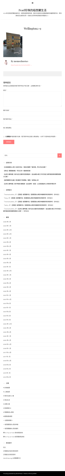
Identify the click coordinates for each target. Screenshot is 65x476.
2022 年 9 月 (7, 279)
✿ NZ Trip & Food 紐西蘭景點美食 (13, 437)
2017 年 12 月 (7, 352)
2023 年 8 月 (7, 246)
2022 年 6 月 (7, 283)
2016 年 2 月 (7, 369)
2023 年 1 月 (7, 267)
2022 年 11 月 (7, 275)
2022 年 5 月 (7, 287)
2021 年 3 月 (7, 320)
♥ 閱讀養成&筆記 (8, 412)
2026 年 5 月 (7, 222)
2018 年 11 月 (7, 348)
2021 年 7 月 (7, 307)
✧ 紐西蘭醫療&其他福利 (10, 428)
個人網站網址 (7, 128)
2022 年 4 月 (7, 291)
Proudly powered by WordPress (13, 473)
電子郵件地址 (7, 119)
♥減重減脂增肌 (7, 416)
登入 (4, 447)
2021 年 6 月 (7, 311)
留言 (5, 90)
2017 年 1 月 (6, 356)
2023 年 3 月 (7, 258)
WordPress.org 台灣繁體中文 (12, 458)
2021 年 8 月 (7, 303)
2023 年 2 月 (7, 262)
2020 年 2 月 (7, 340)
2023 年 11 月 (7, 238)
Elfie (29, 473)
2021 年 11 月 (7, 295)
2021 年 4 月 (7, 316)
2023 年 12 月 (7, 234)
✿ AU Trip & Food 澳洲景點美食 (13, 432)
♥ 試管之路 (6, 404)
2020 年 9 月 (7, 328)
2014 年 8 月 (7, 377)
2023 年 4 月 (7, 254)
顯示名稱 (6, 110)
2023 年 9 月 (7, 242)
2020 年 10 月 (7, 324)
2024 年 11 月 (7, 226)
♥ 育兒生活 (6, 400)
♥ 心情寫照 (6, 392)
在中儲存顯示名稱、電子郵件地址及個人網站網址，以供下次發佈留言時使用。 (31, 136)
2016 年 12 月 (7, 360)
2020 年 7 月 (7, 336)
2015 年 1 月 (6, 373)
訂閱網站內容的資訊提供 (10, 451)
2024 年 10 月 (7, 230)
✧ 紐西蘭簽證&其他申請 (10, 424)
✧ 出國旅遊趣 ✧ (8, 420)
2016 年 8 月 (7, 365)
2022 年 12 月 (7, 271)
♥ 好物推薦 (6, 387)
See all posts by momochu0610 (21, 65)
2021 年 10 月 (7, 299)
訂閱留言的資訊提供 (9, 454)
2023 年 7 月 (7, 250)
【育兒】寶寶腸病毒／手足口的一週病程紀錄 (16, 171)
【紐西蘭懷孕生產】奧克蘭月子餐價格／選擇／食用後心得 (21, 180)
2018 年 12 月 (7, 344)
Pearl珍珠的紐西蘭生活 (32, 10)
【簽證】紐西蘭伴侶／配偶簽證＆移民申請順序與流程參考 (35, 194)
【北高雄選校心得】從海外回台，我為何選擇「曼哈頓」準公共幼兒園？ (25, 167)
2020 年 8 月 (7, 332)
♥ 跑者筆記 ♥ (7, 408)
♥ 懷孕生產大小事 (8, 396)
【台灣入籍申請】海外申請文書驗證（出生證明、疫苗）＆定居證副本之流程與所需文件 (29, 184)
